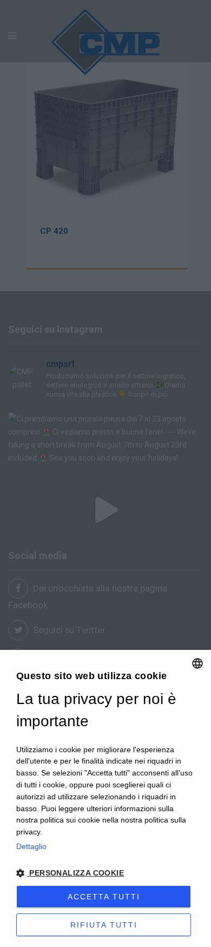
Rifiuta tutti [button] (103, 924)
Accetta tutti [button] (104, 896)
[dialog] (105, 798)
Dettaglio (31, 846)
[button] (105, 873)
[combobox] (197, 663)
